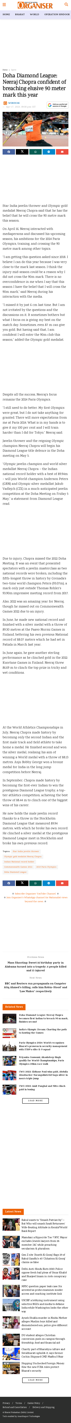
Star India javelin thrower (26, 851)
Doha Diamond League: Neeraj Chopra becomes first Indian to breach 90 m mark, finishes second (43, 1018)
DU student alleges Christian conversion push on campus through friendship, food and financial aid (43, 1339)
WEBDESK (14, 103)
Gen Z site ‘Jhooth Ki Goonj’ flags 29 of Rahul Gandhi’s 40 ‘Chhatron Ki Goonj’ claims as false (43, 1258)
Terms (19, 1403)
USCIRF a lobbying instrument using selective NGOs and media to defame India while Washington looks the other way (45, 1306)
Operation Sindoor (57, 15)
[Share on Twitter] (22, 152)
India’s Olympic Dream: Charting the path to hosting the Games (43, 1031)
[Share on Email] (62, 152)
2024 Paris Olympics (46, 867)
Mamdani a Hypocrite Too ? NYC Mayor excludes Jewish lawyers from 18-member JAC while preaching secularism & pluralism (44, 1243)
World (34, 15)
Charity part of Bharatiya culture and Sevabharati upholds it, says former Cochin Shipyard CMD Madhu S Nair (43, 1353)
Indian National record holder (19, 861)
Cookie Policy (34, 1403)
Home (6, 15)
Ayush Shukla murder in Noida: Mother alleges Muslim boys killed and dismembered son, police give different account (44, 1323)
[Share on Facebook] (9, 152)
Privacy (6, 1403)
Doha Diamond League (15, 872)
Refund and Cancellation (15, 1407)
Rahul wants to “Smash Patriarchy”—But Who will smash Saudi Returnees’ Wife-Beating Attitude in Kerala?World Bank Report (44, 1225)
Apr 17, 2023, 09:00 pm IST (21, 107)
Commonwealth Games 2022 (18, 867)
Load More (35, 1100)
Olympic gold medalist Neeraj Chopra (23, 856)
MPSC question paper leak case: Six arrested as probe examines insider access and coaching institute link (42, 1290)
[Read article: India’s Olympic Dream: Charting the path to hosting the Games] (9, 1033)
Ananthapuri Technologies (28, 1416)
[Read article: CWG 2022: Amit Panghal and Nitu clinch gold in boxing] (9, 1090)
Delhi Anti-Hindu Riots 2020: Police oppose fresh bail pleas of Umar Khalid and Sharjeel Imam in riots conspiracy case (44, 1274)
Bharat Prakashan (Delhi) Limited (19, 1412)
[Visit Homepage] (35, 5)
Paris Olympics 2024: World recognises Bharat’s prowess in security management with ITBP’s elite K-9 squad (43, 1046)
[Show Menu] (4, 5)
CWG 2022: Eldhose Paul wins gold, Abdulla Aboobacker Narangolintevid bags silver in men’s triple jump (43, 1075)
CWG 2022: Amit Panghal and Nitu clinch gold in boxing (42, 1088)
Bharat (20, 15)
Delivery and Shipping (43, 1407)
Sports (13, 70)
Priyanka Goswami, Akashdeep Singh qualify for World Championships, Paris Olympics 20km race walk (41, 1061)
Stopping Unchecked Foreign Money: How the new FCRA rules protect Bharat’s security (43, 1367)
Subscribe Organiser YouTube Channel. (35, 894)
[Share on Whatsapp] (35, 152)
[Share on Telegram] (49, 152)
